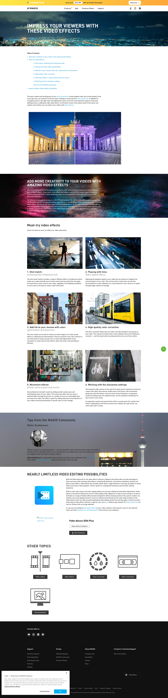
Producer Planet (61, 660)
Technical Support (33, 654)
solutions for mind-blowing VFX (88, 510)
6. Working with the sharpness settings (46, 81)
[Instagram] (33, 634)
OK (60, 691)
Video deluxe (68, 105)
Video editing (40, 577)
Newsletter (88, 657)
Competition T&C (71, 688)
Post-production (40, 612)
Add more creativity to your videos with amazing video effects (50, 57)
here (106, 502)
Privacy (80, 688)
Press (87, 664)
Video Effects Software (80, 526)
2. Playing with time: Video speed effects (47, 67)
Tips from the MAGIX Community (44, 85)
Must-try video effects (36, 59)
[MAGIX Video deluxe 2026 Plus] (51, 528)
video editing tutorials (43, 460)
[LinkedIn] (38, 634)
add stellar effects (90, 508)
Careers (87, 660)
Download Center (33, 660)
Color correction (98, 577)
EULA (96, 688)
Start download (79, 533)
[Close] (66, 673)
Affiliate (29, 667)
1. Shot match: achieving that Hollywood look (48, 63)
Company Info (90, 654)
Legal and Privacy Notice (12, 686)
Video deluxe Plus (132, 502)
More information (120, 654)
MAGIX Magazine (62, 654)
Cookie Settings (44, 691)
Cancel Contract (117, 688)
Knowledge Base (32, 657)
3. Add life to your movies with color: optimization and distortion (55, 70)
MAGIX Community (93, 458)
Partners (30, 664)
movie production (62, 96)
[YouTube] (29, 634)
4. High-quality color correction (44, 74)
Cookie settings (88, 688)
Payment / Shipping (105, 688)
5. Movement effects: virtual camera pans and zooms (51, 77)
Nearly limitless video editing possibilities (43, 88)
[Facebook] (43, 634)
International (133, 675)
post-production (82, 98)
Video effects (69, 577)
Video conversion (128, 577)
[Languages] (140, 8)
